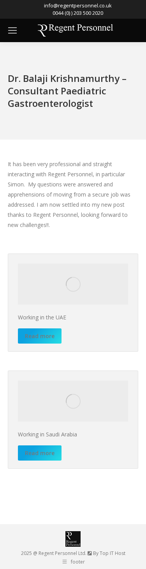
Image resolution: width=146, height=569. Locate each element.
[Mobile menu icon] (12, 30)
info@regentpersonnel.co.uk (78, 5)
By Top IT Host (109, 553)
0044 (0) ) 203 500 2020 (78, 12)
